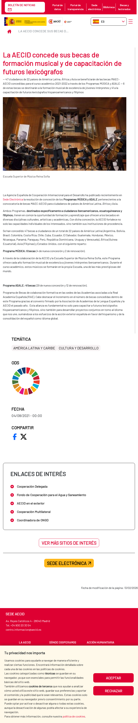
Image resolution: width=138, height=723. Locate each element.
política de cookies (74, 716)
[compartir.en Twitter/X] (23, 436)
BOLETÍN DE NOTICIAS (21, 5)
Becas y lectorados (124, 7)
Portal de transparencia (76, 7)
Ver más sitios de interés (69, 543)
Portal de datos (57, 7)
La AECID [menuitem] (25, 642)
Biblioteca (109, 7)
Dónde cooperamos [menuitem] (62, 642)
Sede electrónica (94, 7)
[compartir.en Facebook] (15, 436)
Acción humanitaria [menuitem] (100, 642)
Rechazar (113, 691)
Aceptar (113, 678)
